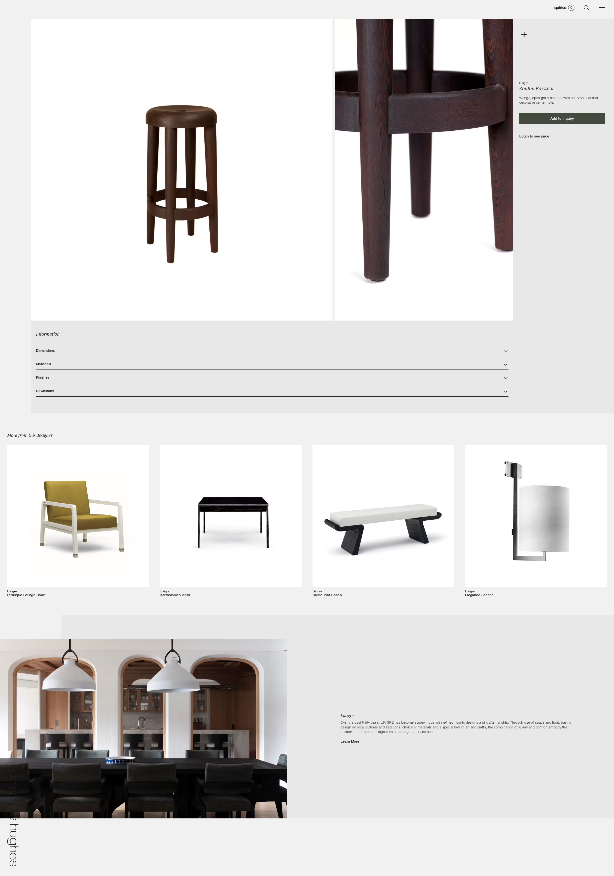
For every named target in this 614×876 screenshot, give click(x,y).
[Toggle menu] (602, 7)
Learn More (350, 742)
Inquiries (562, 8)
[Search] (586, 7)
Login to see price (534, 136)
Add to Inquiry (562, 119)
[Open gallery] (524, 35)
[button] (272, 349)
